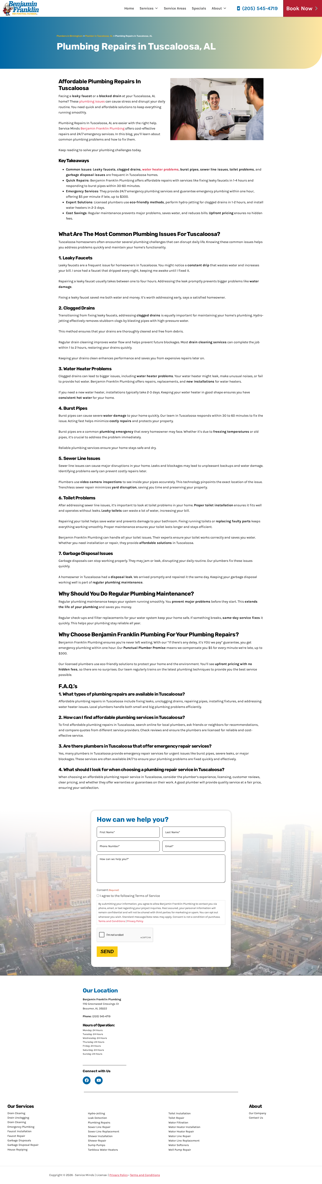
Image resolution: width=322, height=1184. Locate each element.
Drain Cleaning (16, 1122)
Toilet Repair (176, 1118)
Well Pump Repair (179, 1149)
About (217, 8)
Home (129, 8)
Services (147, 8)
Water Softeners (178, 1145)
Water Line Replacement (184, 1140)
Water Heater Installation (184, 1127)
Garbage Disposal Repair (22, 1145)
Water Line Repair (179, 1136)
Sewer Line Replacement (103, 1131)
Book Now (299, 8)
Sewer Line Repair (99, 1127)
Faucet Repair (16, 1136)
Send (107, 951)
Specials (199, 8)
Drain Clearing (16, 1113)
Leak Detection (97, 1118)
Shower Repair (97, 1140)
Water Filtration (178, 1122)
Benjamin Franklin (23, 8)
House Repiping (17, 1149)
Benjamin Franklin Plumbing (102, 128)
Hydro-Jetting (96, 1113)
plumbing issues (92, 101)
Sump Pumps (96, 1145)
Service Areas (175, 8)
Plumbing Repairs (99, 1122)
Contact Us (256, 1117)
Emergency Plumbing (20, 1126)
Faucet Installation (19, 1131)
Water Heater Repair (181, 1131)
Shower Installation (100, 1136)
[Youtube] (99, 1080)
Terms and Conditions (111, 921)
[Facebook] (87, 1080)
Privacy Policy (135, 921)
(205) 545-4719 (260, 8)
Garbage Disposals (19, 1140)
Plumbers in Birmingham (70, 36)
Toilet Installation (179, 1113)
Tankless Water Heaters (103, 1149)
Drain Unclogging (18, 1117)
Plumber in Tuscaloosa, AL (99, 36)
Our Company (257, 1113)
